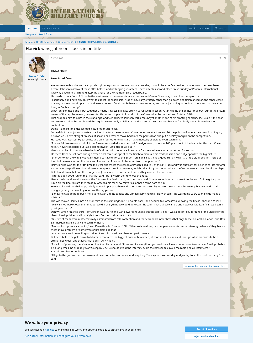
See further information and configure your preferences (58, 335)
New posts (30, 34)
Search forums (46, 34)
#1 (225, 57)
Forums (32, 28)
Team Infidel (37, 76)
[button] (58, 28)
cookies (49, 329)
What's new (49, 28)
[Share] (220, 58)
